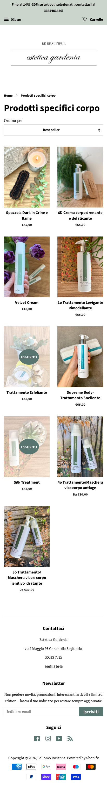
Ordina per (13, 120)
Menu (15, 19)
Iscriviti (91, 712)
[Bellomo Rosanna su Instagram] (48, 739)
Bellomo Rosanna (51, 757)
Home (8, 95)
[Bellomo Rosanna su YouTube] (59, 739)
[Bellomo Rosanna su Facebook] (37, 739)
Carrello (96, 19)
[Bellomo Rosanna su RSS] (70, 739)
